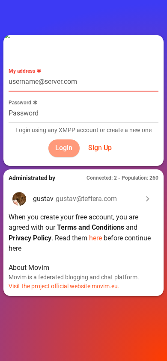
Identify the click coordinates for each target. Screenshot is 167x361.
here (95, 238)
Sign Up (100, 148)
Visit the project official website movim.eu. (64, 286)
